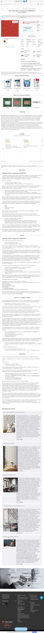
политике (29, 632)
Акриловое (40, 42)
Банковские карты (33, 596)
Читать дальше (19, 439)
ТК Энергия (32, 611)
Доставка (19, 610)
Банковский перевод (34, 599)
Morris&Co (28, 41)
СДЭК (31, 608)
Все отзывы (3, 161)
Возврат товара (21, 613)
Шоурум (19, 620)
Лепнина (19, 612)
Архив (19, 619)
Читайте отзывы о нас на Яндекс (36, 161)
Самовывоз (32, 603)
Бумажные (40, 39)
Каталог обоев (20, 609)
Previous (2, 85)
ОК (34, 632)
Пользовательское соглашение (23, 617)
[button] (9, 47)
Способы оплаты (33, 595)
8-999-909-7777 (14, 375)
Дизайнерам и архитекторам (23, 614)
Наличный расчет (33, 597)
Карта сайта (20, 621)
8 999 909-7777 (5, 598)
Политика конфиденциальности (24, 616)
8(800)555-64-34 (36, 375)
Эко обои (25, 30)
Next (42, 85)
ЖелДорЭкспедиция (34, 610)
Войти (42, 4)
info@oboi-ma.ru (27, 277)
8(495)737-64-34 (19, 293)
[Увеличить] (10, 36)
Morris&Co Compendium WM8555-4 (29, 166)
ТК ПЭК (31, 607)
